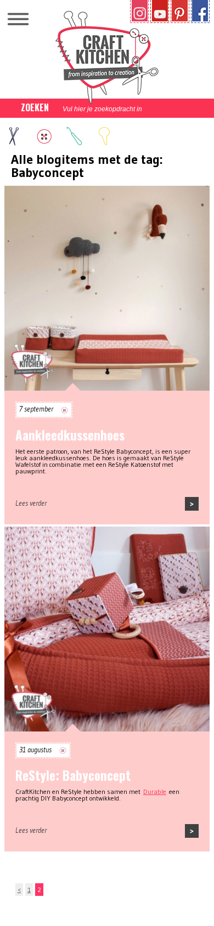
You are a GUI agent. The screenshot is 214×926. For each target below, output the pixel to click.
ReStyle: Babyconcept (73, 775)
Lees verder (31, 503)
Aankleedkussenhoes (70, 435)
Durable (154, 791)
